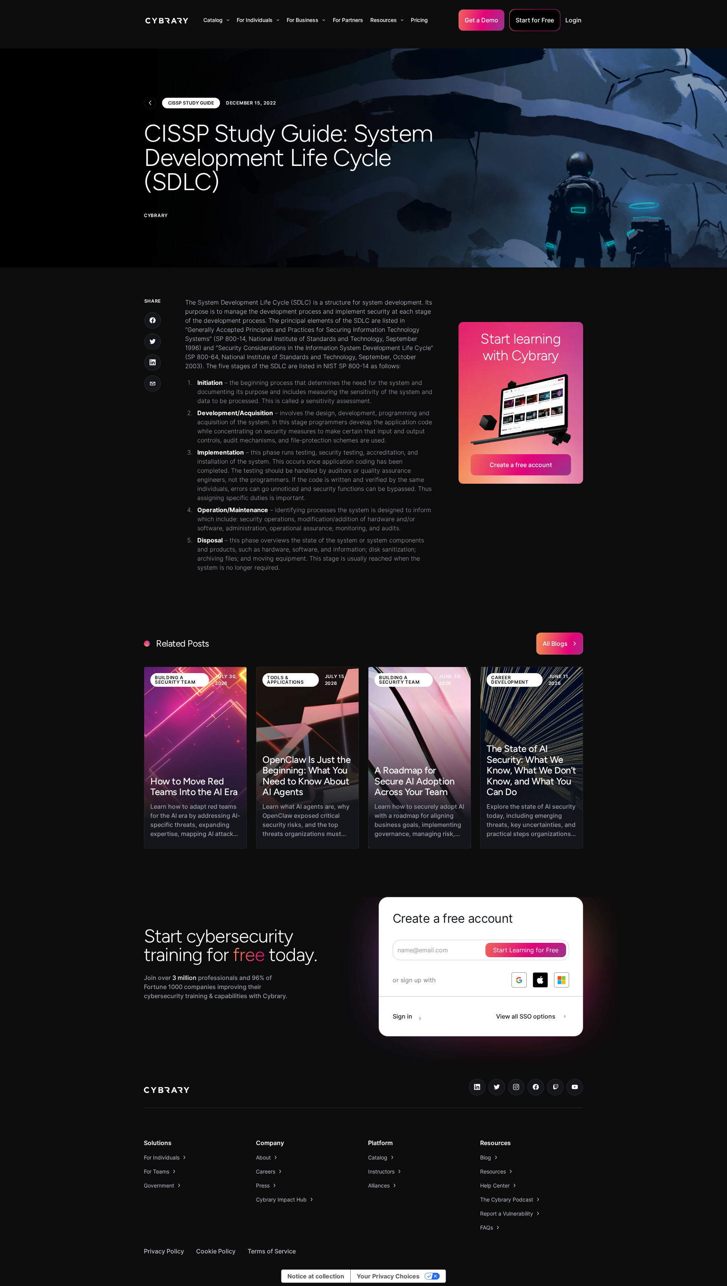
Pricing (419, 20)
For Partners (348, 20)
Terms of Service (272, 1251)
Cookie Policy (216, 1251)
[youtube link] (574, 1087)
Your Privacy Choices (388, 1276)
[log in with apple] (540, 980)
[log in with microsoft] (561, 980)
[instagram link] (516, 1087)
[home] (166, 20)
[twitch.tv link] (555, 1087)
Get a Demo (481, 20)
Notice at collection (315, 1276)
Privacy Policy (164, 1251)
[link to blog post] (195, 757)
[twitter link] (496, 1087)
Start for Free (535, 20)
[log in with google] (519, 980)
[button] (216, 20)
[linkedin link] (477, 1087)
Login (573, 20)
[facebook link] (535, 1087)
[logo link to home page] (166, 1090)
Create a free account (521, 465)
